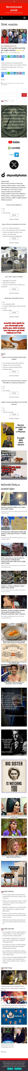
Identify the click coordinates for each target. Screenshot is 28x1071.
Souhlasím (10, 1068)
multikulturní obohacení (9, 45)
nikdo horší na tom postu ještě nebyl (12, 236)
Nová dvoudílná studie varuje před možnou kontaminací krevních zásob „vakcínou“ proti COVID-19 (14, 896)
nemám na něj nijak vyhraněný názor (12, 232)
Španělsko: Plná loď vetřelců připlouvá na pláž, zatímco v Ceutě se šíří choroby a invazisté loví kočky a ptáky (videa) (14, 933)
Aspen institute (5, 1026)
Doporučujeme (5, 1047)
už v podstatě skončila (9, 304)
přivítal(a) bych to (7, 369)
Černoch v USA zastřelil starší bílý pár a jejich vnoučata (13, 49)
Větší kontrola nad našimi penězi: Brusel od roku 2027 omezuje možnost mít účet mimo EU (14, 921)
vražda (22, 83)
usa (15, 83)
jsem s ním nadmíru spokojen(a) (11, 228)
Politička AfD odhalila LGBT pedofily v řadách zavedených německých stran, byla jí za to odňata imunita (15, 902)
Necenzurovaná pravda (14, 8)
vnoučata (18, 83)
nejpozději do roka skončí (9, 280)
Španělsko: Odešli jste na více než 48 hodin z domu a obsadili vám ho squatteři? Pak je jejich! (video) (15, 909)
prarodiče (8, 83)
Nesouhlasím (18, 1068)
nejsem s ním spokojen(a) (9, 234)
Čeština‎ (5, 101)
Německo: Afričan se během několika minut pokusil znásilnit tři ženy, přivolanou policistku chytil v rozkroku (14, 915)
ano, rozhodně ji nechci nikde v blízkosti (13, 363)
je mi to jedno (6, 213)
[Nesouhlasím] (26, 1065)
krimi (2, 45)
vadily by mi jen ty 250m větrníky (12, 365)
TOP (15, 45)
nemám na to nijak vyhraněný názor (12, 367)
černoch (4, 83)
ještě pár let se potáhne (9, 282)
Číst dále (2, 79)
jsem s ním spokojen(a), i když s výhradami (14, 230)
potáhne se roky (7, 310)
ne (3, 211)
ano (4, 208)
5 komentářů (4, 84)
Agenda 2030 (5, 1045)
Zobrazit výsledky (14, 219)
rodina (12, 83)
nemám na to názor (8, 412)
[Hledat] (24, 95)
